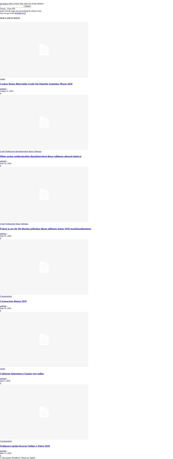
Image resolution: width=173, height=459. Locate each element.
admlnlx (3, 89)
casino (2, 79)
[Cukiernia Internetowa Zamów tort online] (44, 366)
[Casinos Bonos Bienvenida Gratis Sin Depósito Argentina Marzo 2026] (44, 77)
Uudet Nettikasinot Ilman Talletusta (14, 224)
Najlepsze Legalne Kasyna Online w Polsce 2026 (25, 446)
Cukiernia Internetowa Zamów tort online (22, 373)
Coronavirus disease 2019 (13, 301)
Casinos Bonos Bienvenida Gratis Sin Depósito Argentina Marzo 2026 (36, 84)
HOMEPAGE (20, 13)
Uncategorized (6, 296)
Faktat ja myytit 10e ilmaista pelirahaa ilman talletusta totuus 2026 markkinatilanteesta (45, 228)
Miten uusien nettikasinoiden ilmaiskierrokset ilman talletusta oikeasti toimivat (40, 156)
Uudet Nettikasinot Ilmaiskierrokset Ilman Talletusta (20, 151)
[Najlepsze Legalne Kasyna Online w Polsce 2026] (44, 439)
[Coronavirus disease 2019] (44, 294)
